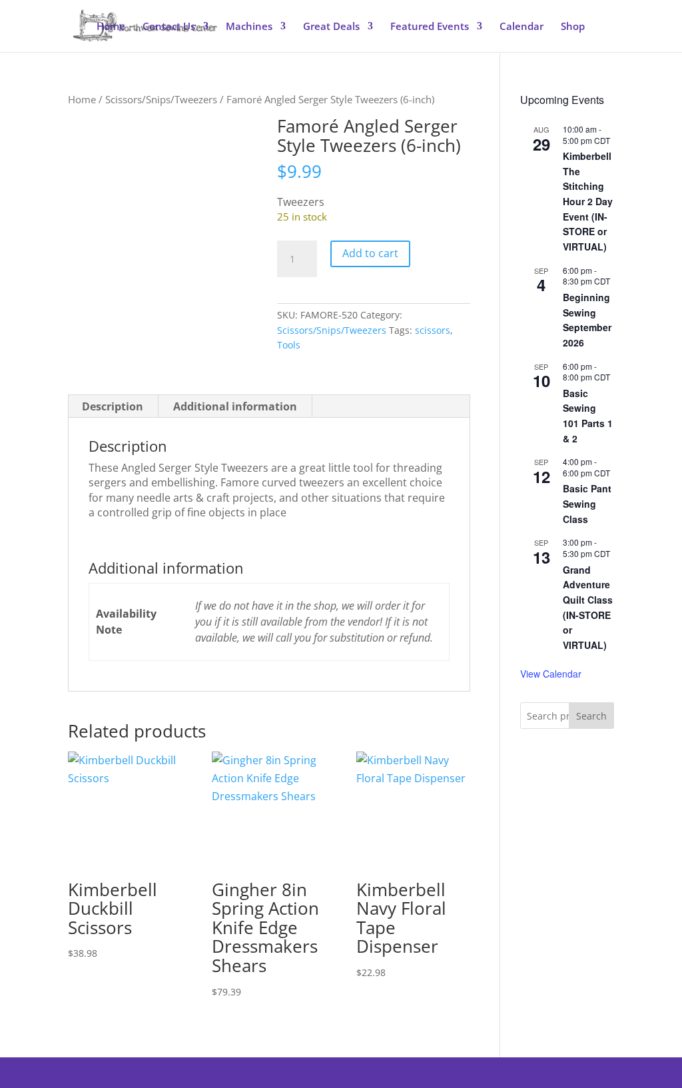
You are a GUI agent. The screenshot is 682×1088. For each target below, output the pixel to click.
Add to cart (370, 253)
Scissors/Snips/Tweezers (161, 99)
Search (591, 716)
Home (111, 27)
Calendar (521, 27)
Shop (573, 27)
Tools (288, 344)
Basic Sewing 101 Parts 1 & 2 (588, 415)
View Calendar (550, 673)
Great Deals (331, 27)
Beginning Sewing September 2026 (587, 319)
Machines (249, 27)
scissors (432, 330)
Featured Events (429, 27)
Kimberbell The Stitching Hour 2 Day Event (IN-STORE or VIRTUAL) (588, 201)
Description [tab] (112, 406)
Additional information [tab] (235, 406)
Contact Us (169, 27)
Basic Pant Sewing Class (587, 503)
